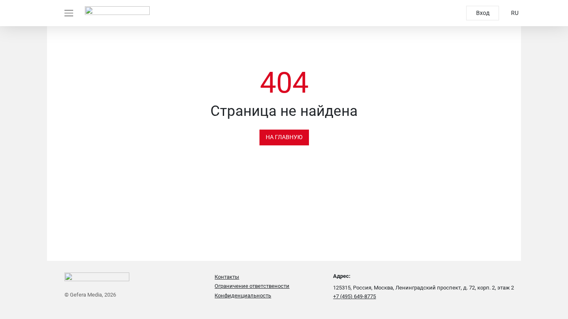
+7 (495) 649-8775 (354, 296)
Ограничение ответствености (252, 286)
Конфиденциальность (243, 295)
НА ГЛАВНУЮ (284, 137)
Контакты (227, 277)
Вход (482, 13)
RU (515, 13)
